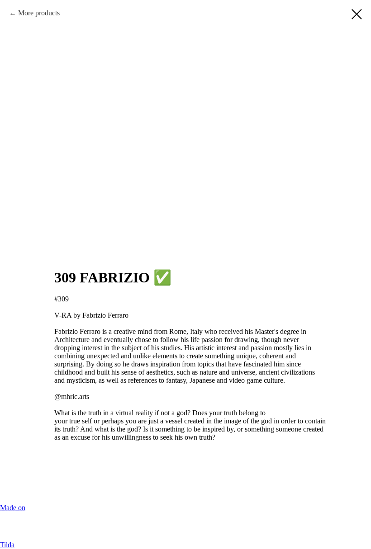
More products (39, 13)
